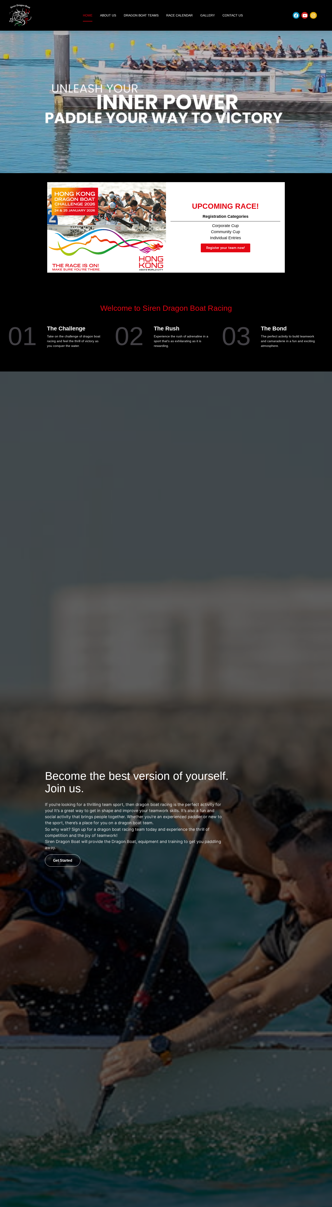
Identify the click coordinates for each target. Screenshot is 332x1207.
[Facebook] (296, 15)
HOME (87, 15)
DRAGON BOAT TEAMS (141, 15)
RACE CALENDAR (179, 15)
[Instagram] (313, 15)
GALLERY (207, 15)
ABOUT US (108, 15)
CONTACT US (232, 15)
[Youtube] (304, 15)
